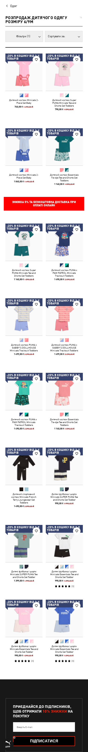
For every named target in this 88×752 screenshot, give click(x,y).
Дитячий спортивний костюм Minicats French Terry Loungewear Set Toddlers (23, 498)
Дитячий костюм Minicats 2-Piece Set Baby (23, 101)
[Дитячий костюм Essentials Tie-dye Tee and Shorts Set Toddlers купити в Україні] (64, 147)
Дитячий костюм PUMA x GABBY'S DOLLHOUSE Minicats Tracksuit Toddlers (24, 347)
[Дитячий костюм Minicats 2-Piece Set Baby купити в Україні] (23, 72)
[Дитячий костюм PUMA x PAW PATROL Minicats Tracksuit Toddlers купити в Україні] (64, 242)
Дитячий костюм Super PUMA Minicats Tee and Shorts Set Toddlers (64, 103)
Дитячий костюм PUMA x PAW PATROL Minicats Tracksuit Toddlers (64, 273)
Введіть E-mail (24, 727)
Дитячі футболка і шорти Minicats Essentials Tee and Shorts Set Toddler (64, 574)
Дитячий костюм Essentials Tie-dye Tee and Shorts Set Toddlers (64, 177)
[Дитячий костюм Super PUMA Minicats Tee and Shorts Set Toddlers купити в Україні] (64, 72)
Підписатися (44, 741)
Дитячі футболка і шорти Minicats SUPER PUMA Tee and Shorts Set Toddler (64, 496)
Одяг (13, 6)
